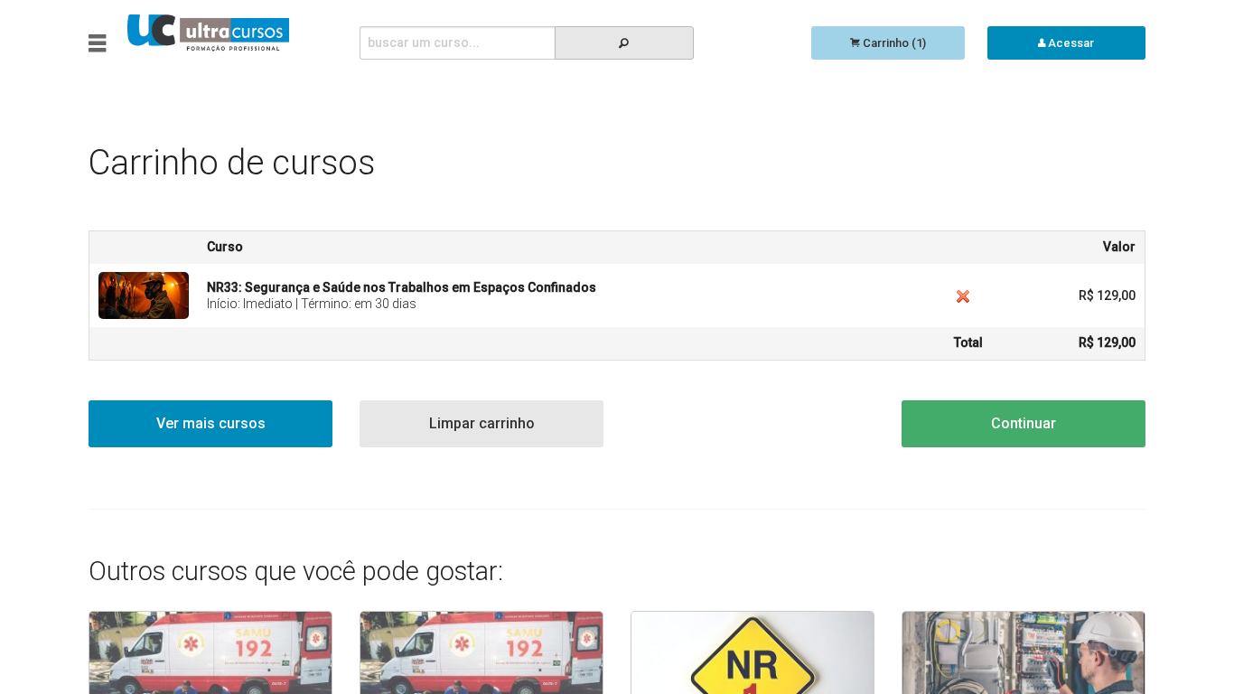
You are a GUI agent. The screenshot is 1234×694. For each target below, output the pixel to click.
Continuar (1023, 423)
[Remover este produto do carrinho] (963, 295)
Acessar (1069, 43)
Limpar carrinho (482, 423)
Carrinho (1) (893, 43)
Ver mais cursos (211, 423)
